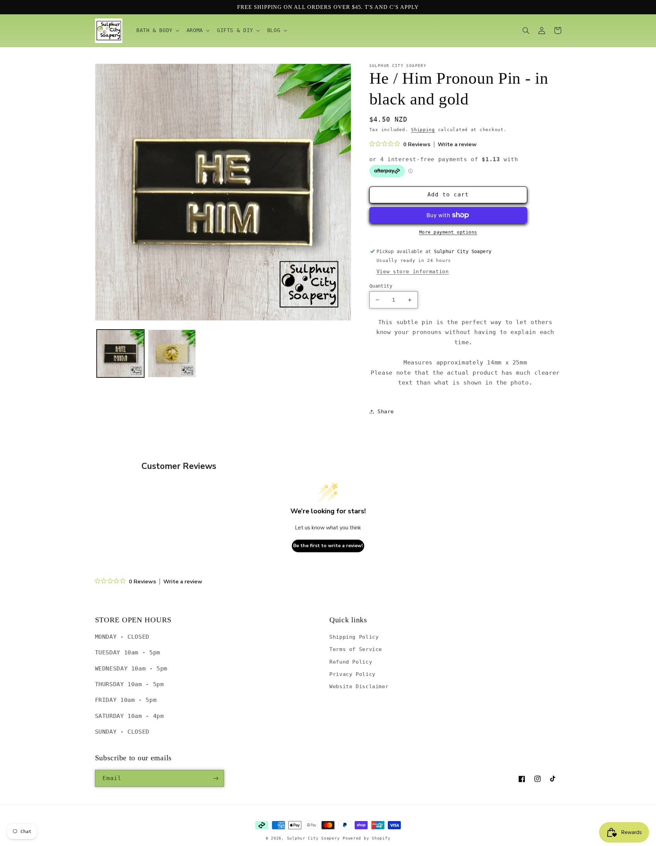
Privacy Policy (352, 674)
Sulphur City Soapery (313, 838)
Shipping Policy (354, 637)
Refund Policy (350, 662)
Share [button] (386, 411)
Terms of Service (355, 649)
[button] (157, 30)
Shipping (423, 129)
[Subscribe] (215, 778)
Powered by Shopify (366, 838)
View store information (413, 271)
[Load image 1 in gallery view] (121, 353)
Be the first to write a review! (328, 545)
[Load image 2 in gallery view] (172, 353)
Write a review (457, 144)
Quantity (380, 286)
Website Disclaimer (358, 686)
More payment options (448, 232)
